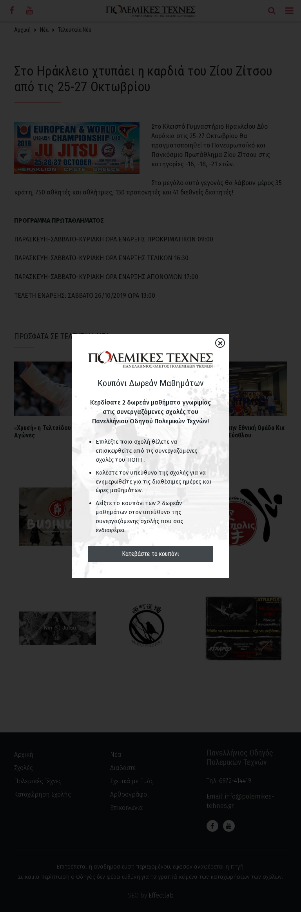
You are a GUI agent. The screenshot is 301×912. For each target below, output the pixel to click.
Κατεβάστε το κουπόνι (150, 554)
